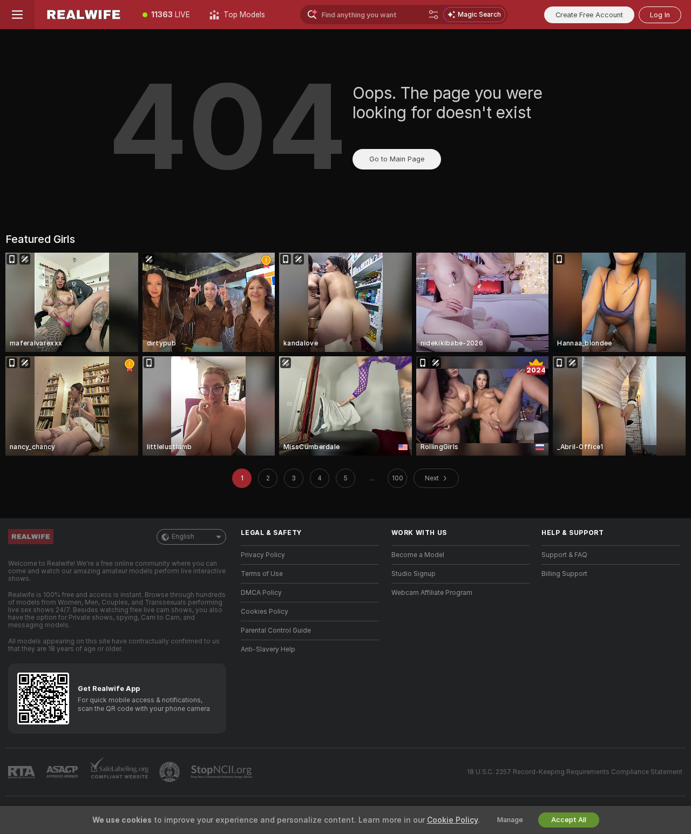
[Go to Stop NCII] (222, 771)
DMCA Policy (261, 592)
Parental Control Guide (276, 630)
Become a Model (417, 555)
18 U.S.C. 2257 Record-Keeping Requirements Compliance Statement (574, 772)
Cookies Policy (264, 611)
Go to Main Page (396, 159)
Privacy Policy (263, 555)
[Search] (433, 14)
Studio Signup (413, 574)
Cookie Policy (452, 820)
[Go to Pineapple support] (170, 772)
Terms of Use (262, 574)
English (183, 536)
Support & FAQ (564, 555)
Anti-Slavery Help (268, 649)
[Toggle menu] (17, 14)
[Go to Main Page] (84, 14)
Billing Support (564, 574)
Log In (660, 15)
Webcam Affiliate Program (431, 592)
